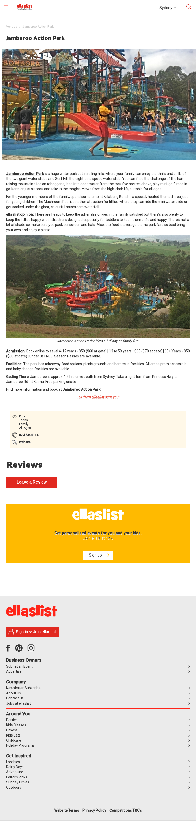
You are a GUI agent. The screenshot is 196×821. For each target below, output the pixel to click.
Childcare (13, 740)
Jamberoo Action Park (25, 174)
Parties (12, 720)
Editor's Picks (16, 777)
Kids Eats (13, 735)
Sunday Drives (17, 782)
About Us (13, 693)
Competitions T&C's (125, 810)
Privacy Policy (94, 810)
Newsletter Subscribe (23, 688)
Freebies (13, 762)
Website (25, 442)
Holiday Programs (20, 745)
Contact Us (15, 698)
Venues (11, 26)
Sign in (22, 631)
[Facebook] (9, 650)
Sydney (166, 7)
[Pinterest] (21, 650)
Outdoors (13, 787)
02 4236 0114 (29, 435)
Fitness (12, 730)
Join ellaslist (44, 631)
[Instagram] (32, 650)
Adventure (14, 772)
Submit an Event (19, 666)
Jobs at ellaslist (18, 703)
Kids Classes (16, 725)
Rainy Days (15, 767)
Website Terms (66, 810)
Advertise (14, 671)
